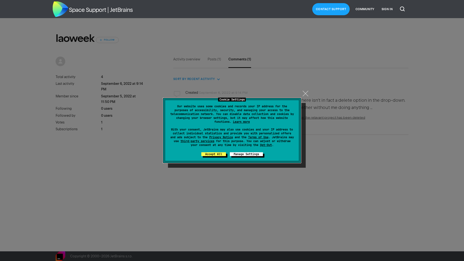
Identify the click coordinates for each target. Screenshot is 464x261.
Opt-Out (266, 145)
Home (60, 9)
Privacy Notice (221, 137)
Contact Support (331, 9)
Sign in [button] (387, 9)
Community (364, 9)
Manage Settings (246, 154)
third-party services (197, 141)
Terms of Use (258, 137)
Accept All (213, 154)
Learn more (241, 122)
